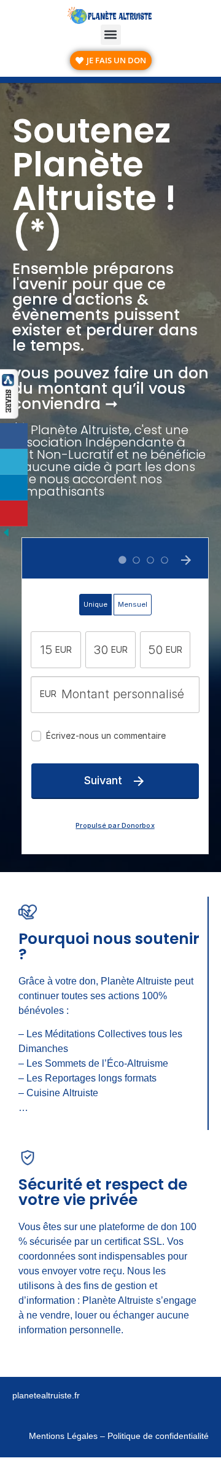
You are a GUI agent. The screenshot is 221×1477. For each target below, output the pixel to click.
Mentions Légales (63, 1436)
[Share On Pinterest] (14, 513)
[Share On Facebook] (14, 436)
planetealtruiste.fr (46, 1395)
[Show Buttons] (9, 415)
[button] (111, 35)
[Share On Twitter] (14, 462)
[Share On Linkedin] (14, 488)
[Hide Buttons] (6, 535)
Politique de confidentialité (157, 1436)
